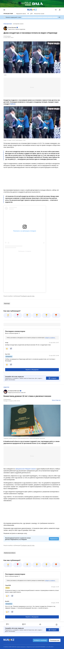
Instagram (53, 378)
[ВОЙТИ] (59, 9)
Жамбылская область (9, 552)
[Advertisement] (32, 87)
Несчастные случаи (39, 13)
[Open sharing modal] (40, 624)
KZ (56, 9)
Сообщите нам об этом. (28, 296)
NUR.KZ (12, 104)
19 (8, 565)
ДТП (31, 13)
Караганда (7, 303)
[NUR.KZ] (32, 10)
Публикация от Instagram (24, 251)
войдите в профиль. (50, 337)
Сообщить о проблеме (40, 640)
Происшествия (8, 13)
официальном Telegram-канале (25, 469)
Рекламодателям (54, 640)
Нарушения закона (21, 13)
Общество (6, 387)
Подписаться (54, 538)
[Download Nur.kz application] (32, 3)
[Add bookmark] (56, 624)
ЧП (28, 13)
